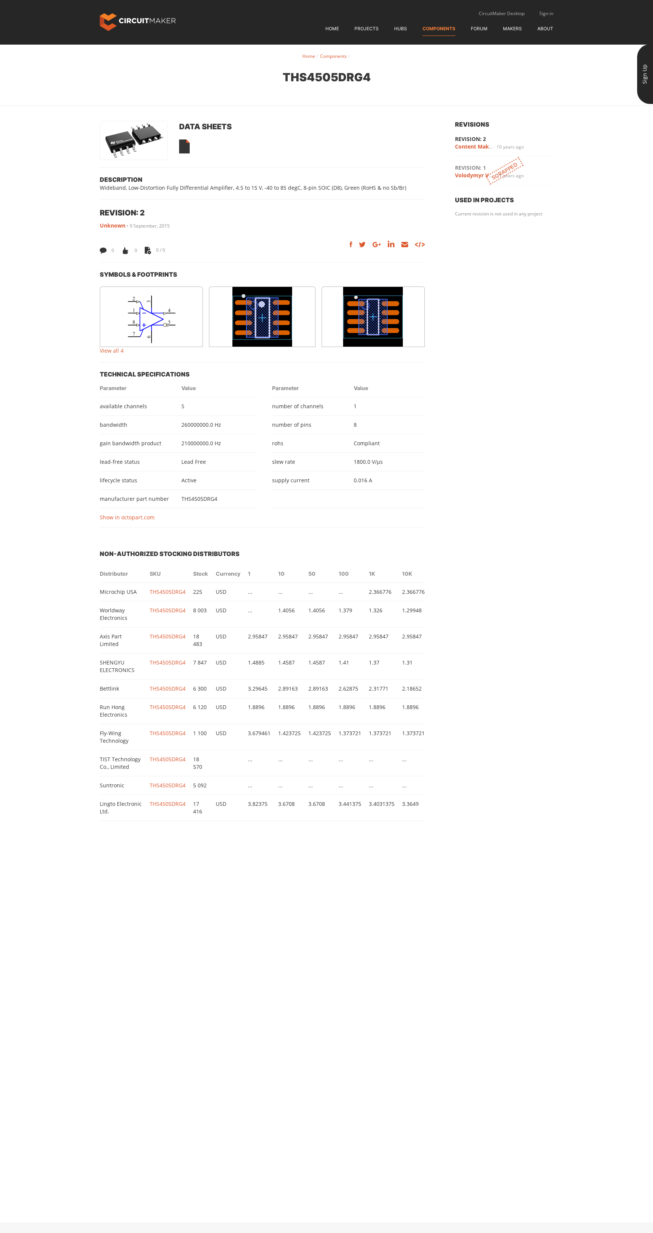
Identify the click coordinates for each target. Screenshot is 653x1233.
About (545, 28)
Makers (512, 28)
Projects (366, 28)
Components (438, 28)
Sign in (546, 13)
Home (332, 28)
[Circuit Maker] (138, 21)
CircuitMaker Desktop (502, 13)
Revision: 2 (470, 139)
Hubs (400, 28)
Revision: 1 (470, 167)
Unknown (112, 225)
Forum (479, 28)
